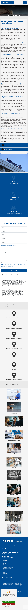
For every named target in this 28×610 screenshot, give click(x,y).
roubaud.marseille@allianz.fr (14, 213)
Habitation (5, 571)
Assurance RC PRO (7, 565)
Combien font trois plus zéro (8, 245)
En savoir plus (7, 145)
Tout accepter (8, 601)
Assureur (17, 580)
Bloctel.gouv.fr (8, 296)
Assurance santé (18, 584)
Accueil (4, 563)
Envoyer (15, 270)
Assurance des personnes (8, 567)
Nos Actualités (6, 574)
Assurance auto (18, 583)
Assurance (5, 582)
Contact (4, 564)
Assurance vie (18, 587)
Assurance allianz (18, 585)
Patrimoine (5, 573)
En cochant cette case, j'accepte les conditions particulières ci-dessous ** (13, 265)
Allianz (4, 587)
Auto (4, 569)
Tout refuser (9, 604)
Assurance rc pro (6, 580)
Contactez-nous (8, 149)
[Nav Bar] (25, 2)
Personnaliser (8, 606)
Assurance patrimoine (7, 584)
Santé (4, 572)
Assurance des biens (7, 568)
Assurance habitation (7, 585)
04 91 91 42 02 (14, 199)
